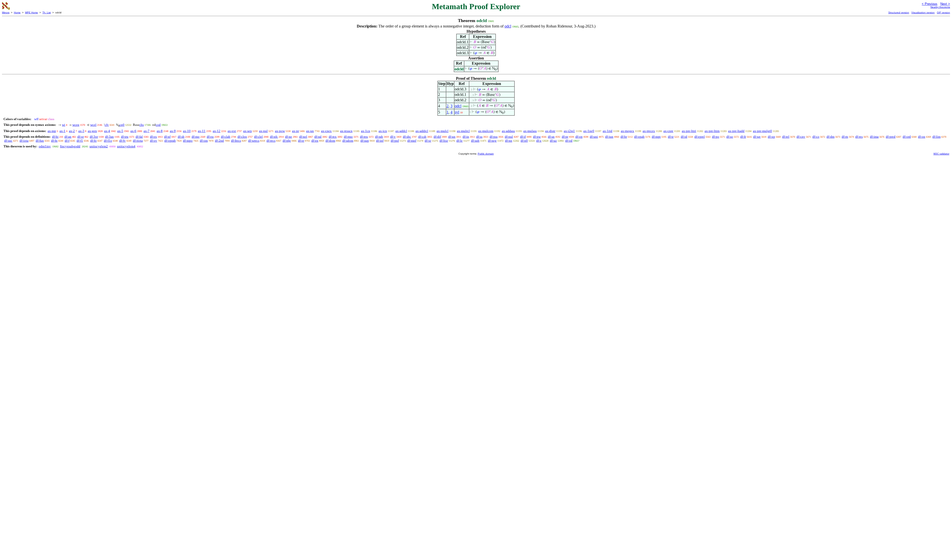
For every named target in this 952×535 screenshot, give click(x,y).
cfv (107, 125)
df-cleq (242, 136)
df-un (451, 136)
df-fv (122, 140)
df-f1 (80, 140)
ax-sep (247, 131)
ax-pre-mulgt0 (762, 131)
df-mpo (188, 140)
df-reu (364, 136)
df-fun (40, 140)
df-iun (609, 136)
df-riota (138, 140)
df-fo (93, 140)
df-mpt (656, 136)
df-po (715, 136)
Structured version (898, 12)
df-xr (428, 140)
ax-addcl (401, 131)
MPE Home (31, 12)
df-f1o (108, 140)
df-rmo (348, 136)
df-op (579, 136)
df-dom (330, 140)
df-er (301, 140)
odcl (508, 26)
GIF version (943, 12)
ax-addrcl (422, 131)
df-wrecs (253, 140)
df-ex (153, 136)
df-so (729, 136)
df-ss (479, 136)
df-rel (785, 136)
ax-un (310, 131)
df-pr (565, 136)
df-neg (492, 140)
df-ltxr (444, 140)
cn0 (121, 125)
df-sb (181, 136)
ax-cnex (326, 131)
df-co (815, 136)
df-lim (936, 136)
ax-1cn (365, 131)
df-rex (333, 136)
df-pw (537, 136)
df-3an (109, 136)
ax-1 (62, 131)
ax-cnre (668, 131)
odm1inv (45, 146)
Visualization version (923, 12)
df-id (684, 136)
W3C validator (941, 153)
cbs (141, 125)
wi (63, 125)
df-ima (874, 136)
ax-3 (81, 131)
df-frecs (236, 140)
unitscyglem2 (98, 146)
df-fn (54, 140)
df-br (624, 136)
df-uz (553, 140)
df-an (67, 136)
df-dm (830, 136)
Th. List (46, 12)
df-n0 (524, 140)
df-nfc (274, 136)
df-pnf (395, 140)
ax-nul (263, 131)
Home (17, 12)
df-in (466, 136)
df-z (538, 140)
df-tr (671, 136)
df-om (204, 140)
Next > (945, 4)
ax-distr (550, 131)
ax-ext (232, 131)
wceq (75, 125)
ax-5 (120, 131)
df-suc (8, 140)
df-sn (551, 136)
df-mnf (411, 140)
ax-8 (160, 131)
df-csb (422, 136)
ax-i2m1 (569, 131)
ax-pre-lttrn (712, 131)
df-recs (271, 140)
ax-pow (280, 131)
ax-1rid (607, 131)
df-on (921, 136)
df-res (859, 136)
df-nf (167, 136)
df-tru (124, 136)
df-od (568, 140)
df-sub (475, 140)
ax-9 (173, 131)
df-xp (771, 136)
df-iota (24, 140)
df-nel (303, 136)
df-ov (153, 140)
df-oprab (170, 140)
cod (158, 125)
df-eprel (699, 136)
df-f (67, 140)
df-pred (890, 136)
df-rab (379, 136)
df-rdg (287, 140)
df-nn (508, 140)
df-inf (380, 140)
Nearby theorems (940, 7)
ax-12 (216, 131)
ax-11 (202, 131)
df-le (459, 140)
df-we (757, 136)
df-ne (288, 136)
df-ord (907, 136)
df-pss (494, 136)
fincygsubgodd (70, 146)
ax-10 (187, 131)
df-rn (845, 136)
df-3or (94, 136)
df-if (523, 136)
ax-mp (52, 131)
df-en (314, 140)
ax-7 (146, 131)
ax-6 (133, 131)
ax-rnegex (627, 131)
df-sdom (347, 140)
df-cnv (801, 136)
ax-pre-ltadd (736, 131)
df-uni (594, 136)
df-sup (364, 140)
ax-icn (383, 131)
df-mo (196, 136)
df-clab (225, 136)
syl (457, 112)
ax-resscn (346, 131)
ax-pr (295, 131)
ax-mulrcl (463, 131)
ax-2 (72, 131)
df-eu (210, 136)
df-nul (509, 136)
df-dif (437, 136)
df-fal (139, 136)
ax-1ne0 (588, 131)
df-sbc (407, 136)
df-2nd (219, 140)
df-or (80, 136)
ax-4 (107, 131)
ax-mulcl (442, 131)
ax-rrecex (649, 131)
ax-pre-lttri (689, 131)
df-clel (258, 136)
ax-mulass (530, 131)
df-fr (743, 136)
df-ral (318, 136)
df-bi (55, 136)
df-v (393, 136)
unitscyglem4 (126, 146)
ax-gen (92, 131)
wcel (93, 125)
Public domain (486, 153)
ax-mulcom (485, 131)
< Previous (929, 4)
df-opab (639, 136)
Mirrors (5, 12)
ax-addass (508, 131)
